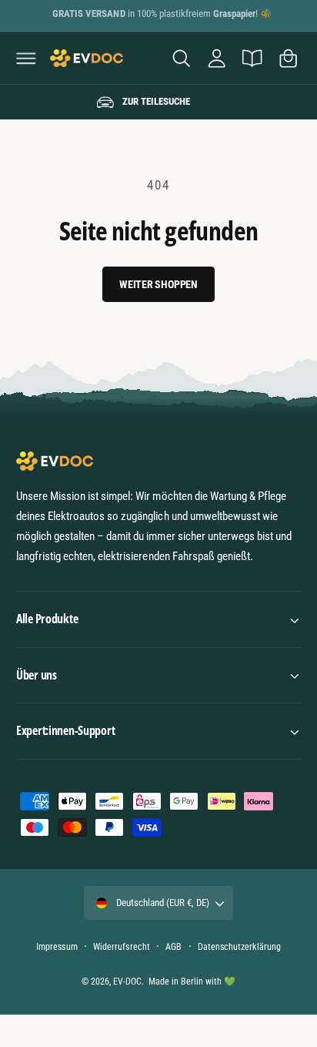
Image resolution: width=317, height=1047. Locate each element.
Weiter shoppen (158, 284)
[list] (158, 102)
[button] (26, 58)
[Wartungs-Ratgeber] (252, 58)
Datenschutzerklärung (239, 946)
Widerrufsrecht (121, 946)
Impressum (56, 946)
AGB (173, 946)
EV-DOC (127, 981)
